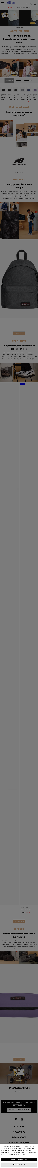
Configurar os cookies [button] (17, 1154)
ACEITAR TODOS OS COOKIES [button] (19, 1159)
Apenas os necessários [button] (19, 1164)
